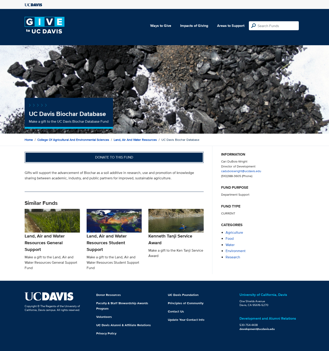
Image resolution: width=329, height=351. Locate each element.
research (233, 257)
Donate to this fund (114, 157)
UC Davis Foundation (183, 295)
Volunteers (104, 317)
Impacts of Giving (194, 25)
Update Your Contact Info (186, 319)
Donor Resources (108, 295)
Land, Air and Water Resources (135, 139)
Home (29, 139)
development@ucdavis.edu (257, 329)
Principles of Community (185, 303)
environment (236, 250)
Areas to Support (230, 25)
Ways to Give (160, 25)
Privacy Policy (106, 333)
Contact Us (176, 311)
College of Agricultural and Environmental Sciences (73, 139)
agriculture (234, 232)
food (230, 238)
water (230, 244)
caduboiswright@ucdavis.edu (241, 171)
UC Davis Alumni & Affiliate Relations (123, 325)
